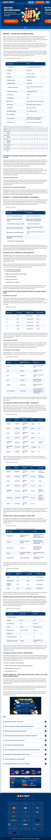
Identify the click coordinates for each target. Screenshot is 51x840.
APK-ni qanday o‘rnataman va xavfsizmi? (15, 740)
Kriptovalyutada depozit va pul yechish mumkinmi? (17, 763)
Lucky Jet (33, 799)
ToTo (29, 799)
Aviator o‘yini (23, 799)
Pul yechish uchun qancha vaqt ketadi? (14, 745)
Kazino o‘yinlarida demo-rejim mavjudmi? (15, 759)
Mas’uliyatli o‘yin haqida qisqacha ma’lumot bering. (17, 754)
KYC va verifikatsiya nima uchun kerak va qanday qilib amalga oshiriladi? (22, 749)
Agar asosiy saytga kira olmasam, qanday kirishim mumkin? (19, 726)
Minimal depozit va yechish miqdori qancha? (15, 731)
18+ (32, 796)
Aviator (17, 799)
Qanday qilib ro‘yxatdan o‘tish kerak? (14, 721)
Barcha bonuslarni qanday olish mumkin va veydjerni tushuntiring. (21, 735)
